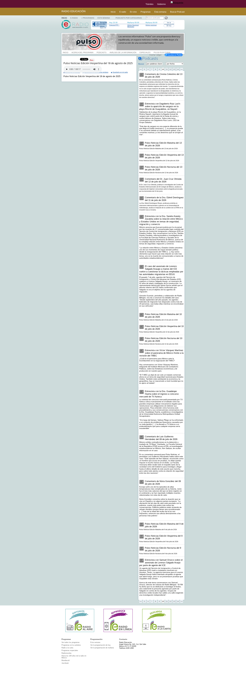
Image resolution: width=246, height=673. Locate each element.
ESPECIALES (145, 52)
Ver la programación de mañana (102, 648)
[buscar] (177, 3)
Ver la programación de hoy (169, 24)
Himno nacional (151, 25)
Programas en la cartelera (71, 645)
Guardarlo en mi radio (120, 72)
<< (141, 69)
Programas (146, 12)
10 (163, 69)
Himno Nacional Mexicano (133, 26)
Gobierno (161, 4)
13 (174, 69)
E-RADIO (74, 18)
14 (178, 69)
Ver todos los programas (70, 642)
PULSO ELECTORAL (162, 52)
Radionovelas (66, 653)
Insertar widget (155, 54)
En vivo (133, 12)
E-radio (122, 12)
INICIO (65, 52)
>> (182, 69)
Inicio (113, 12)
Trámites (149, 4)
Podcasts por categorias (129, 18)
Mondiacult (65, 660)
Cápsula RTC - (114, 25)
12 (170, 69)
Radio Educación (73, 11)
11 (167, 69)
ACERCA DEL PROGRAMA (82, 52)
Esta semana (160, 12)
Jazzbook (65, 663)
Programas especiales (69, 650)
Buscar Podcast (177, 12)
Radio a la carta (67, 648)
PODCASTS (101, 52)
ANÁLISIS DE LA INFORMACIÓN (123, 52)
